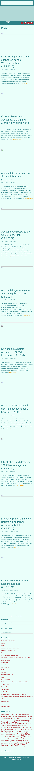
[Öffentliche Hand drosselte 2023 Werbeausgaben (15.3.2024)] (17, 439)
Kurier (16, 725)
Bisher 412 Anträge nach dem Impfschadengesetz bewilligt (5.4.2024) (15, 408)
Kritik (11, 725)
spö (21, 736)
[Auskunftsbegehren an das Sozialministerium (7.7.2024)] (17, 150)
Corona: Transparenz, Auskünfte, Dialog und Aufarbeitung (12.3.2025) (15, 119)
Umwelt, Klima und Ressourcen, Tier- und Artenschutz (15, 694)
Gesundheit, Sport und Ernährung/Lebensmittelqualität (15, 657)
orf (9, 732)
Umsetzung (13, 738)
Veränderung (23, 743)
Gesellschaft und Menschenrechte (10, 655)
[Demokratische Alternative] (6, 13)
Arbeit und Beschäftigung (8, 640)
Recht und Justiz (5, 679)
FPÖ (14, 721)
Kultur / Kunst (4, 665)
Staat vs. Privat (5, 687)
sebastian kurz (5, 736)
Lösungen (22, 725)
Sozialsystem (5, 684)
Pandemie (16, 732)
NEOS (22, 730)
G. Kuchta (6, 69)
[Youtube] (31, 23)
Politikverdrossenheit (8, 734)
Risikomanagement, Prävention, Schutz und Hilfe (14, 682)
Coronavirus (5, 718)
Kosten (6, 725)
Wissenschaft (5, 701)
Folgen (6, 721)
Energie (3, 645)
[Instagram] (28, 23)
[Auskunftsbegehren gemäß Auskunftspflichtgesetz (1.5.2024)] (17, 267)
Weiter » (20, 616)
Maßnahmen (6, 727)
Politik (2, 677)
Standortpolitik (5, 689)
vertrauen (7, 743)
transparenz (5, 738)
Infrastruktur (4, 662)
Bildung (3, 643)
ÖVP (19, 745)
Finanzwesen (4, 653)
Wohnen (3, 704)
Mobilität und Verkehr (7, 674)
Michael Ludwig (16, 727)
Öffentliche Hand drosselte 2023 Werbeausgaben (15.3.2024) (16, 465)
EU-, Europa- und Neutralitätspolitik (10, 648)
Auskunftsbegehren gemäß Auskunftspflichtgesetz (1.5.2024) (16, 293)
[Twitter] (25, 23)
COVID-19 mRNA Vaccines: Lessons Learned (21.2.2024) (16, 583)
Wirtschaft (4, 699)
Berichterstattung (26, 714)
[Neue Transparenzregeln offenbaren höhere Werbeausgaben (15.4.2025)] (17, 34)
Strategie (29, 736)
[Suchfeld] (31, 3)
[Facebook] (22, 23)
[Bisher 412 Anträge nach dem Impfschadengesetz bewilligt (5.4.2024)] (17, 383)
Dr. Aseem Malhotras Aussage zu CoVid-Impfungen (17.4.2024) (13, 352)
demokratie (14, 718)
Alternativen (5, 714)
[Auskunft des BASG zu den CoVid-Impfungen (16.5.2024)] (17, 209)
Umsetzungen (20, 738)
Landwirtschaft (5, 667)
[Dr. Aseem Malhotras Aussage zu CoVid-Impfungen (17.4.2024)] (17, 326)
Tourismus (4, 691)
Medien (3, 670)
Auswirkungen (15, 714)
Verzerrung (14, 743)
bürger (29, 716)
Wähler (7, 745)
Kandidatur (22, 723)
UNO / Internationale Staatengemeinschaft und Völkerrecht (17, 696)
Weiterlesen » (23, 83)
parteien (25, 732)
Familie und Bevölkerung (8, 650)
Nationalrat (11, 730)
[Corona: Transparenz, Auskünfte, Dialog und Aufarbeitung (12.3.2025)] (17, 94)
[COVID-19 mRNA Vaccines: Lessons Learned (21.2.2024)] (17, 558)
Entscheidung (23, 718)
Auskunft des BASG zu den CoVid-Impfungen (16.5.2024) (16, 235)
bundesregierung (20, 716)
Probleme (23, 734)
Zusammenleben (5, 706)
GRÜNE (12, 723)
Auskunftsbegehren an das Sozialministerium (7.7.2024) (16, 176)
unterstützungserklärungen (13, 741)
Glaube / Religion (5, 660)
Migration (3, 672)
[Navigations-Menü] (8, 22)
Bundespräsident (7, 716)
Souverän (12, 736)
